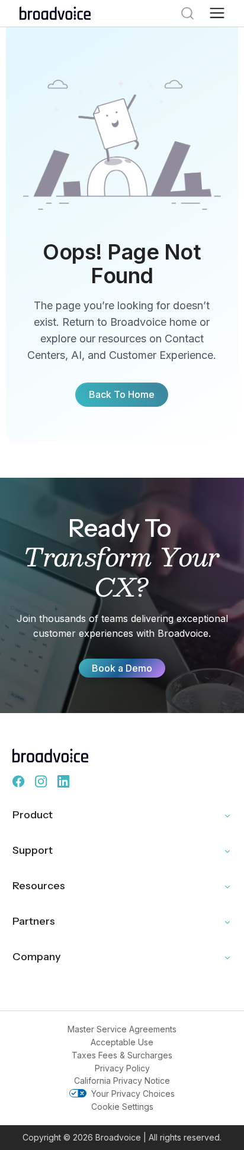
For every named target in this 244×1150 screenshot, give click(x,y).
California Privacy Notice (122, 1081)
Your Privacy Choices (133, 1094)
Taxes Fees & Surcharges (122, 1055)
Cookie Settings (122, 1107)
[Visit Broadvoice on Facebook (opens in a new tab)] (18, 782)
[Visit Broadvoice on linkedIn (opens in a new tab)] (63, 782)
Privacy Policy (122, 1068)
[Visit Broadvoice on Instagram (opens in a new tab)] (41, 782)
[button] (217, 14)
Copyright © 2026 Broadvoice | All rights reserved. (122, 1137)
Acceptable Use (122, 1042)
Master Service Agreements (122, 1029)
